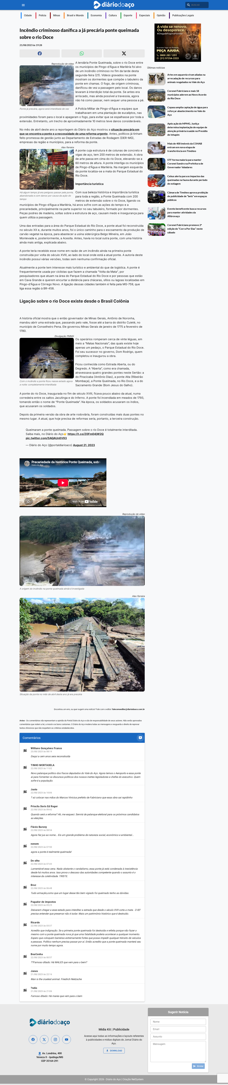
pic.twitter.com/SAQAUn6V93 (46, 438)
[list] (82, 872)
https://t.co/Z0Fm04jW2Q (86, 434)
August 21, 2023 (84, 445)
